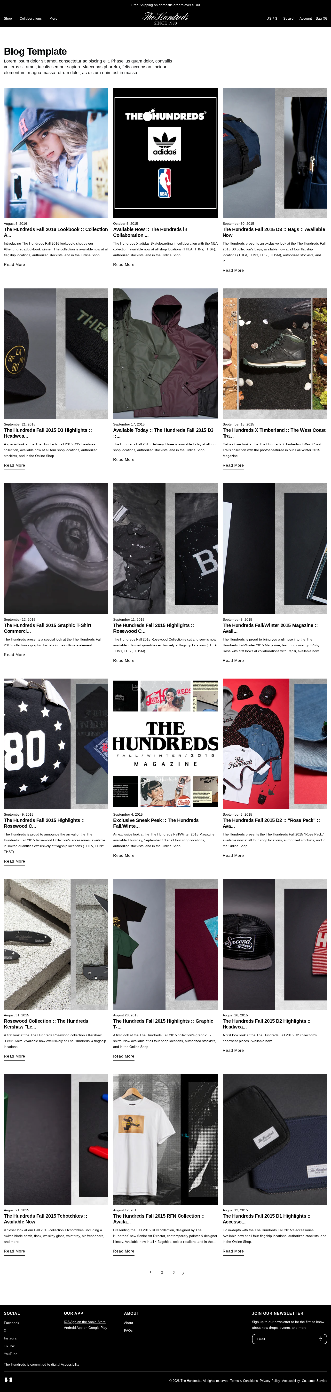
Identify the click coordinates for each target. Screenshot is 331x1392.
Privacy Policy (270, 1381)
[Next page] (183, 1274)
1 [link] (150, 1272)
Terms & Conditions (244, 1381)
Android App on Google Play (85, 1328)
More (53, 18)
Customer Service (314, 1381)
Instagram (11, 1338)
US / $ (272, 18)
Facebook (11, 1323)
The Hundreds (190, 1381)
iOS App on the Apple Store (85, 1322)
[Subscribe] (321, 1339)
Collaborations (31, 18)
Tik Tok (9, 1346)
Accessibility (291, 1381)
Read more (14, 265)
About (128, 1323)
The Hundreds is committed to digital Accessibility (41, 1364)
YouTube (10, 1354)
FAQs (128, 1330)
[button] (321, 18)
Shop (8, 18)
